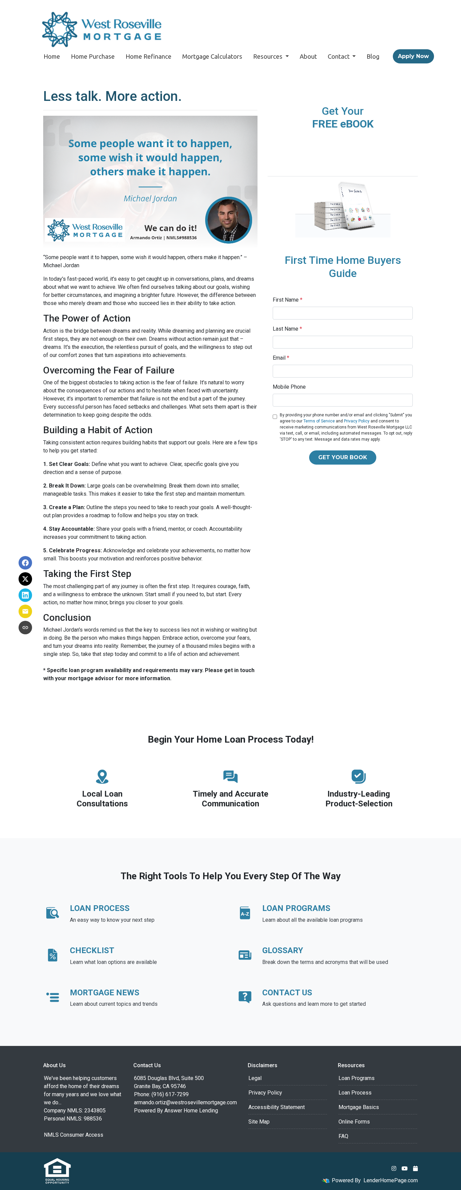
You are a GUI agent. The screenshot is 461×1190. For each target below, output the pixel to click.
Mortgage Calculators (212, 56)
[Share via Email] (25, 611)
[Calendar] (415, 1168)
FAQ (343, 1136)
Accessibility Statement (276, 1107)
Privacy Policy (357, 421)
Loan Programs (356, 1078)
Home (52, 56)
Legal (255, 1078)
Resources (268, 56)
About (308, 56)
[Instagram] (393, 1168)
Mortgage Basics (358, 1107)
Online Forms (354, 1121)
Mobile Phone (289, 387)
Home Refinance (148, 56)
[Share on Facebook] (25, 563)
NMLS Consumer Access (73, 1135)
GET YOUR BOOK (342, 457)
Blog (373, 56)
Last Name (287, 329)
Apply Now (413, 56)
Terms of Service (319, 421)
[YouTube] (405, 1168)
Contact (339, 56)
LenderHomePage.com (390, 1180)
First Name (287, 300)
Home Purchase (93, 56)
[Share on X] (25, 579)
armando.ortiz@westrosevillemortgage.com (185, 1102)
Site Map (259, 1121)
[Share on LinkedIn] (25, 595)
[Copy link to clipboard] (25, 627)
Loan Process (355, 1092)
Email (281, 358)
